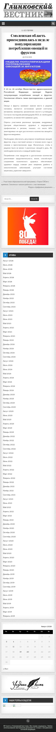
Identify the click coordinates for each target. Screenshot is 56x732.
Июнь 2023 (7, 415)
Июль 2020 (8, 545)
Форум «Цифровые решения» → (41, 187)
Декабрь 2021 (8, 486)
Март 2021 (7, 516)
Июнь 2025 (7, 319)
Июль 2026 (8, 265)
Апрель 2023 (8, 424)
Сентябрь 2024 (9, 357)
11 (13, 647)
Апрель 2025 (8, 328)
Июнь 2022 (7, 461)
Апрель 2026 (8, 277)
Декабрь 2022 (9, 436)
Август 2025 (8, 311)
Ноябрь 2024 (8, 349)
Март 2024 (7, 382)
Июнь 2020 (8, 549)
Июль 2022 (8, 457)
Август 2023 (8, 411)
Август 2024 (8, 361)
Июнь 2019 (7, 599)
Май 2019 (7, 604)
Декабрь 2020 (9, 524)
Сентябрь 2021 (9, 495)
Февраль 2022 (9, 478)
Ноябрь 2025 (8, 298)
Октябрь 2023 (9, 403)
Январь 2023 (8, 432)
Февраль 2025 (9, 336)
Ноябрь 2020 (8, 528)
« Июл (5, 669)
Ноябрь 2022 (8, 440)
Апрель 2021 (8, 512)
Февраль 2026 (9, 286)
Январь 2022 (8, 482)
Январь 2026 (8, 290)
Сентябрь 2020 (9, 537)
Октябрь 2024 (9, 353)
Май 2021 (7, 507)
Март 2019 (7, 612)
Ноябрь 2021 (8, 491)
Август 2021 (8, 499)
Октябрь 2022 (9, 445)
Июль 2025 (8, 315)
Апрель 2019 (8, 608)
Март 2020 (7, 562)
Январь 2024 (8, 390)
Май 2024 (7, 374)
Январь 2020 (8, 570)
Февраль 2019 (9, 616)
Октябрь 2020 (9, 532)
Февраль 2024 (9, 386)
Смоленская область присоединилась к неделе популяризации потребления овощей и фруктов (28, 44)
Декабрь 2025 (9, 294)
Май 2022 (7, 466)
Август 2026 (8, 261)
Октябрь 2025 (9, 303)
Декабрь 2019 (8, 574)
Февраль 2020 (9, 566)
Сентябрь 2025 (9, 307)
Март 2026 (7, 282)
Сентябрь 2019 (9, 587)
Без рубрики (28, 30)
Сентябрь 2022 (9, 449)
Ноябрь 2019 (8, 578)
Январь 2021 (8, 520)
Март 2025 (7, 332)
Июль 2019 (7, 595)
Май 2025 (7, 323)
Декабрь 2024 (9, 344)
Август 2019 (8, 591)
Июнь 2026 (7, 269)
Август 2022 (8, 453)
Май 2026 (7, 273)
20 (28, 652)
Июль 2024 (7, 365)
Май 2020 (7, 553)
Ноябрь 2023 (8, 399)
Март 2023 (7, 428)
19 (20, 652)
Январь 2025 (8, 340)
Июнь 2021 (7, 503)
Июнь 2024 (7, 369)
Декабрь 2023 (9, 395)
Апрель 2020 (8, 558)
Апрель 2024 (8, 378)
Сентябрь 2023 (9, 407)
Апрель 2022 (8, 470)
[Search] (53, 23)
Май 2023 (7, 420)
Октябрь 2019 (8, 583)
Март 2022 (7, 474)
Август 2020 (8, 541)
